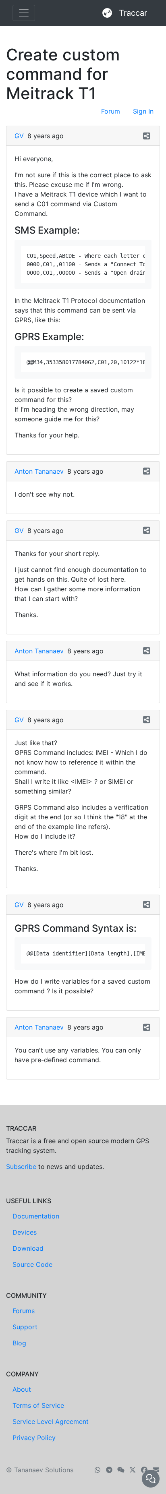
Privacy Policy (34, 1438)
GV (19, 136)
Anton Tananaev (39, 471)
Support (24, 1327)
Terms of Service (38, 1405)
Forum (110, 111)
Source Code (32, 1264)
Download (28, 1248)
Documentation (35, 1216)
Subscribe (21, 1166)
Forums (23, 1311)
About (21, 1389)
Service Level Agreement (50, 1421)
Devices (24, 1232)
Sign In (143, 111)
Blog (19, 1343)
